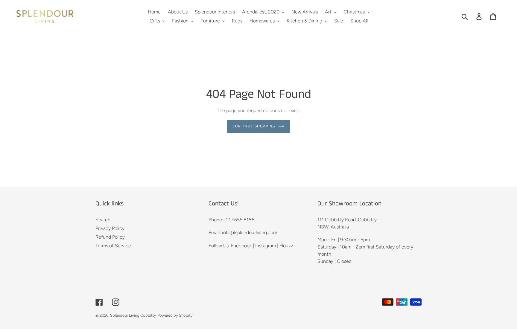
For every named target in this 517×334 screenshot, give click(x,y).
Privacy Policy (109, 228)
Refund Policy (110, 237)
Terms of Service (113, 245)
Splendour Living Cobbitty (133, 315)
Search (102, 219)
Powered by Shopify (175, 315)
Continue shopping (254, 126)
